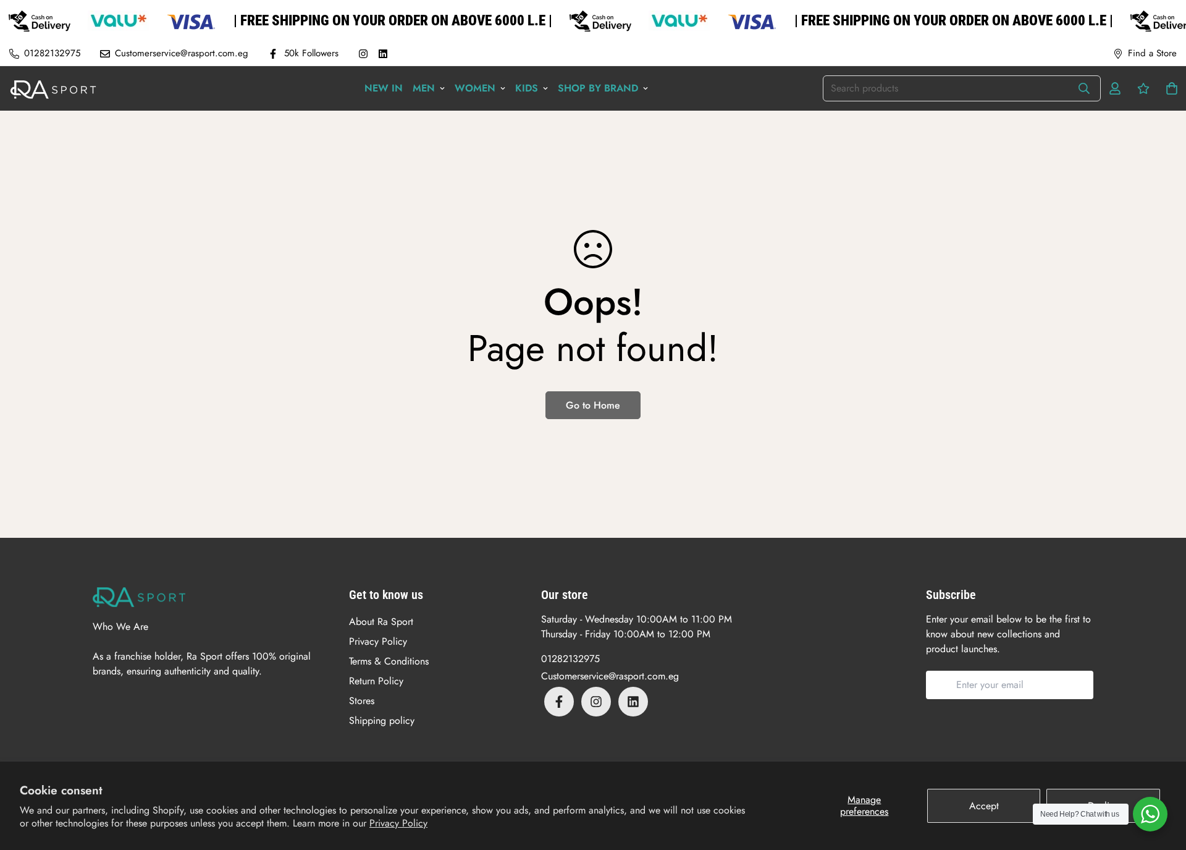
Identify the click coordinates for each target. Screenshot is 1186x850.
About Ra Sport (381, 621)
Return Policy (376, 681)
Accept (984, 806)
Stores (361, 701)
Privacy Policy (398, 823)
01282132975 (570, 659)
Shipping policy (381, 720)
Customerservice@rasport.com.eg (610, 676)
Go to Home (593, 405)
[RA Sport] (53, 88)
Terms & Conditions (389, 661)
